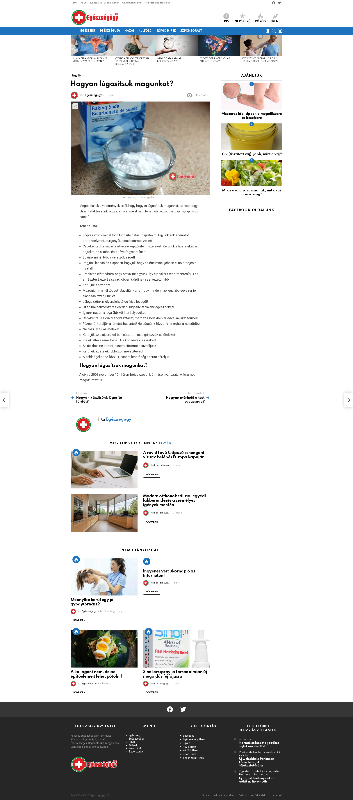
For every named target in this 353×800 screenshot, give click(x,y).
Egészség (87, 30)
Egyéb (165, 443)
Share (75, 106)
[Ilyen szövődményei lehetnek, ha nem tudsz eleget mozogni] (261, 45)
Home (74, 3)
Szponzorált (191, 30)
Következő (280, 51)
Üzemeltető (276, 795)
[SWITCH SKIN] (267, 31)
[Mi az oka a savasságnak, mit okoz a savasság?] (251, 173)
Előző (72, 51)
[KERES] (274, 31)
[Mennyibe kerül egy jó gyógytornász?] (104, 576)
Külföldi (145, 30)
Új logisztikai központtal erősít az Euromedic (256, 780)
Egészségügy (109, 30)
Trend (275, 21)
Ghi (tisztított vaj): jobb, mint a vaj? (251, 154)
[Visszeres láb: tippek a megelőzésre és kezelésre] (251, 96)
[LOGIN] (280, 31)
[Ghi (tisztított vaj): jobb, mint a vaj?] (251, 136)
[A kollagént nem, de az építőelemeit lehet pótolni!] (104, 649)
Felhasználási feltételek (157, 3)
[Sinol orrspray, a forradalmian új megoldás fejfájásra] (176, 649)
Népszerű (243, 21)
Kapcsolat (95, 3)
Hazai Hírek (189, 746)
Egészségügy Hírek (194, 739)
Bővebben (152, 475)
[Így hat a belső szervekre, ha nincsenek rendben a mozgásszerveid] (134, 45)
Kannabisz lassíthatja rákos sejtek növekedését (259, 744)
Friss (226, 21)
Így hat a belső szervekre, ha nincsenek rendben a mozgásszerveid (132, 61)
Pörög (260, 21)
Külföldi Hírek (190, 750)
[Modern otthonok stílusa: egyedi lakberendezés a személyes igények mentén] (104, 513)
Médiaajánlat (111, 3)
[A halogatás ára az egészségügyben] (176, 45)
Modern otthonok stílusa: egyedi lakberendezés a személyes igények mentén (174, 500)
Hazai (129, 30)
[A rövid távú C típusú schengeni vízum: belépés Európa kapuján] (104, 469)
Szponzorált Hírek (193, 757)
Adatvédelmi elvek (132, 3)
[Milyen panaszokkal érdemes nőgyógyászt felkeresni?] (92, 45)
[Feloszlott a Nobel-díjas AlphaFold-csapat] (219, 45)
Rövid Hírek (166, 30)
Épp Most (76, 452)
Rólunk (84, 3)
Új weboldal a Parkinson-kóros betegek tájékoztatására (257, 762)
